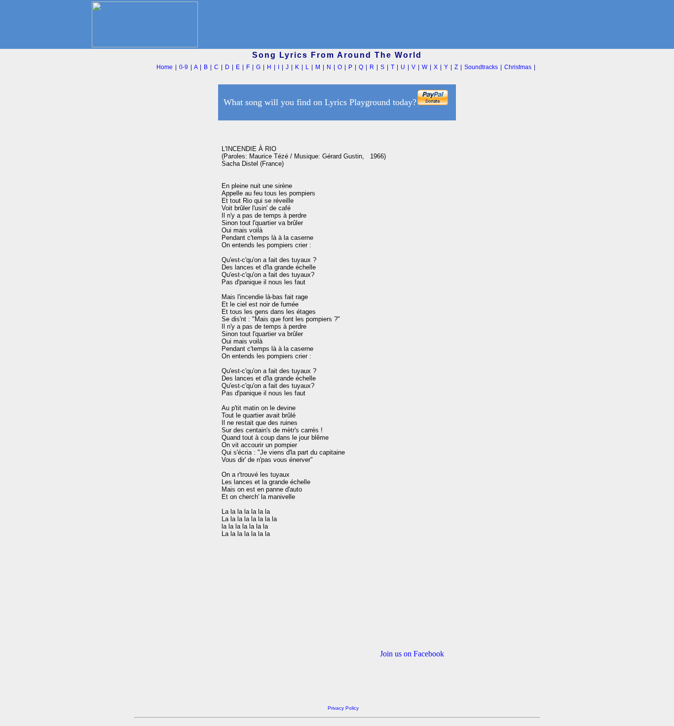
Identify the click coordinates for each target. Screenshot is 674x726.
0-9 (183, 67)
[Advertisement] (175, 271)
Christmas (517, 67)
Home (164, 67)
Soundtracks (481, 67)
